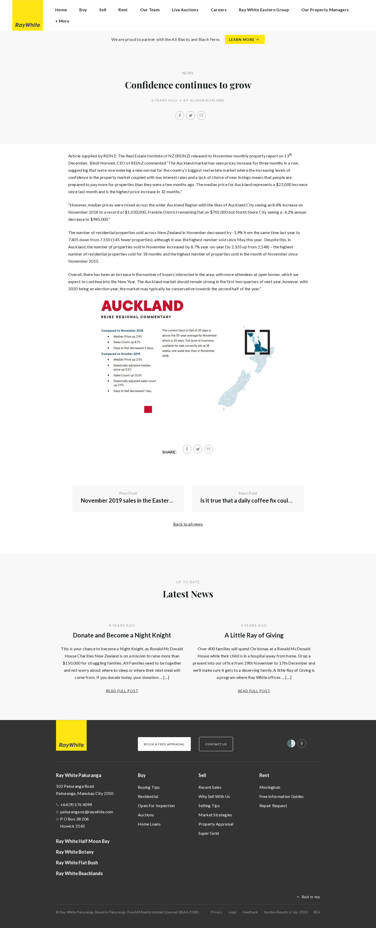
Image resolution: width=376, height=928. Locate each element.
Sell (202, 775)
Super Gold (208, 833)
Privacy (216, 912)
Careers (219, 9)
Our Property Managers (325, 9)
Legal (232, 912)
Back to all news (188, 523)
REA (317, 912)
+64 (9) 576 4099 (76, 804)
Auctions (146, 814)
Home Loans (149, 823)
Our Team (150, 9)
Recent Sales (210, 787)
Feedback (250, 912)
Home (61, 9)
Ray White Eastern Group (264, 9)
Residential (148, 796)
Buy (142, 775)
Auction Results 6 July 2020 (285, 912)
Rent (264, 775)
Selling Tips (209, 805)
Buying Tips (149, 787)
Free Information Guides (281, 796)
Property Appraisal (215, 823)
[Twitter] (190, 115)
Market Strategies (215, 814)
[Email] (201, 115)
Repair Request (273, 805)
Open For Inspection (156, 805)
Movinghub (270, 787)
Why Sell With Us (214, 796)
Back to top (311, 897)
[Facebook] (179, 115)
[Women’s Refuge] (291, 744)
